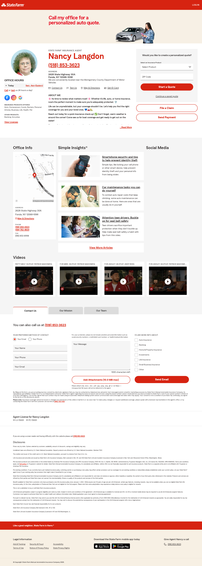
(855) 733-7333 (59, 401)
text (13, 90)
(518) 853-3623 (64, 65)
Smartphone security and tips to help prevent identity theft (120, 159)
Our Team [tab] (101, 310)
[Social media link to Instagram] (13, 97)
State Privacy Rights (61, 548)
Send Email (162, 379)
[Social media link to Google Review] (20, 97)
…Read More (126, 127)
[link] (13, 5)
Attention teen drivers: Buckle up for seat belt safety (120, 219)
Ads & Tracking (19, 544)
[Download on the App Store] (102, 546)
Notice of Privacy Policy (39, 548)
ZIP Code (146, 77)
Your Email (21, 339)
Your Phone (37, 339)
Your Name (20, 348)
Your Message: (80, 344)
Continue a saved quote (167, 96)
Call (6, 90)
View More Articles (101, 247)
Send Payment (167, 117)
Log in (195, 5)
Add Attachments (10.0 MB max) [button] (101, 380)
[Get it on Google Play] (121, 546)
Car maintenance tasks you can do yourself (121, 189)
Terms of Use (18, 548)
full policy (23, 464)
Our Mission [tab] (66, 310)
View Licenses (11, 122)
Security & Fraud (36, 544)
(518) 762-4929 (22, 230)
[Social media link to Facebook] (7, 97)
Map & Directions (25, 218)
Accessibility (58, 544)
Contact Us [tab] (30, 311)
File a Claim (167, 108)
